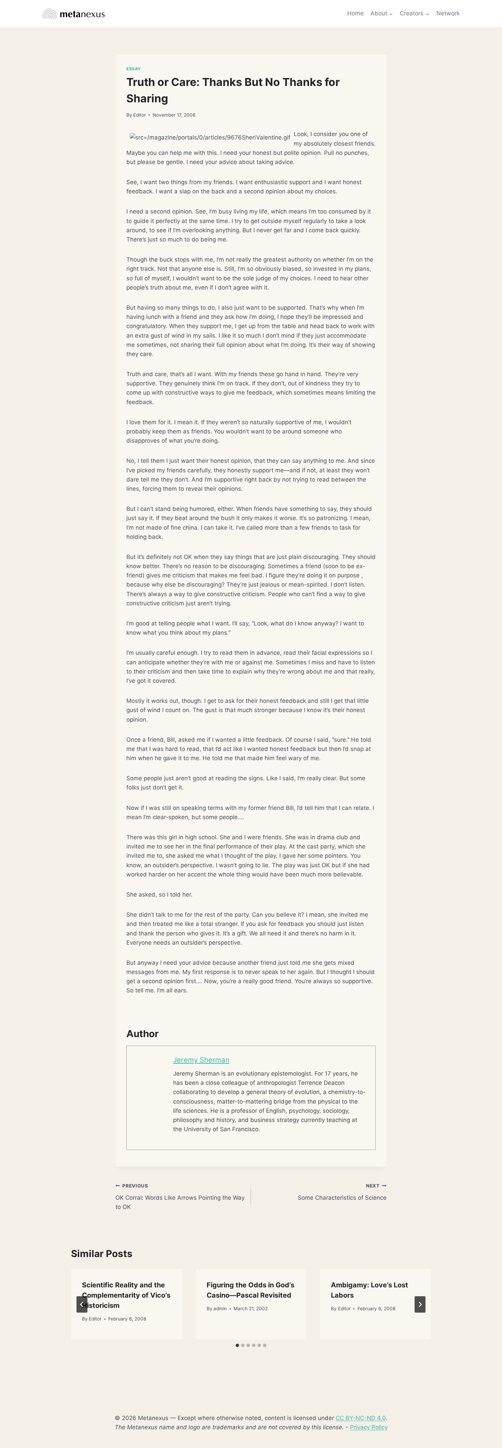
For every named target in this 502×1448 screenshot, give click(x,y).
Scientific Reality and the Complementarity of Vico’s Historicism (126, 1295)
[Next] (420, 1304)
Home (355, 13)
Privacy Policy (369, 1427)
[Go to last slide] (81, 1304)
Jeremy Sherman (201, 1059)
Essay (133, 68)
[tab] (237, 1345)
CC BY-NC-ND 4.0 (361, 1418)
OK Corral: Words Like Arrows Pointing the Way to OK (180, 1196)
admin (220, 1308)
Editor (139, 115)
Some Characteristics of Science (342, 1192)
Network (448, 13)
